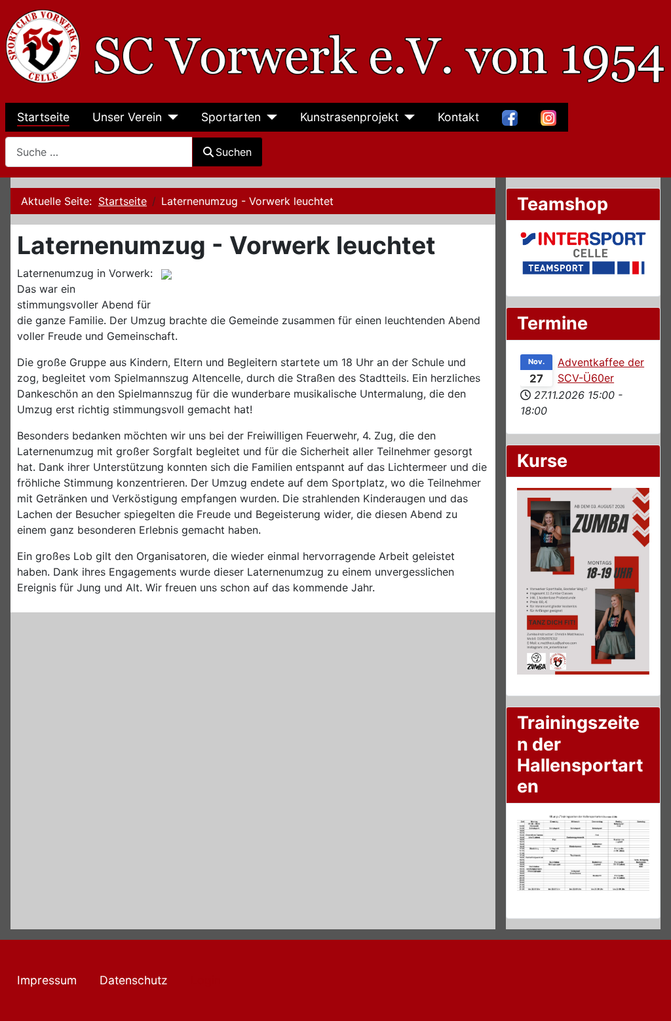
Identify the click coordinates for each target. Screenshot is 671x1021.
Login (206, 980)
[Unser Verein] (170, 117)
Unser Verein (127, 117)
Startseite (43, 117)
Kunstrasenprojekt (349, 117)
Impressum (47, 980)
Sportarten (231, 117)
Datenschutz (134, 980)
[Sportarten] (269, 117)
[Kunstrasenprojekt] (406, 117)
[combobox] (99, 151)
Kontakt (458, 117)
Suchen (234, 151)
